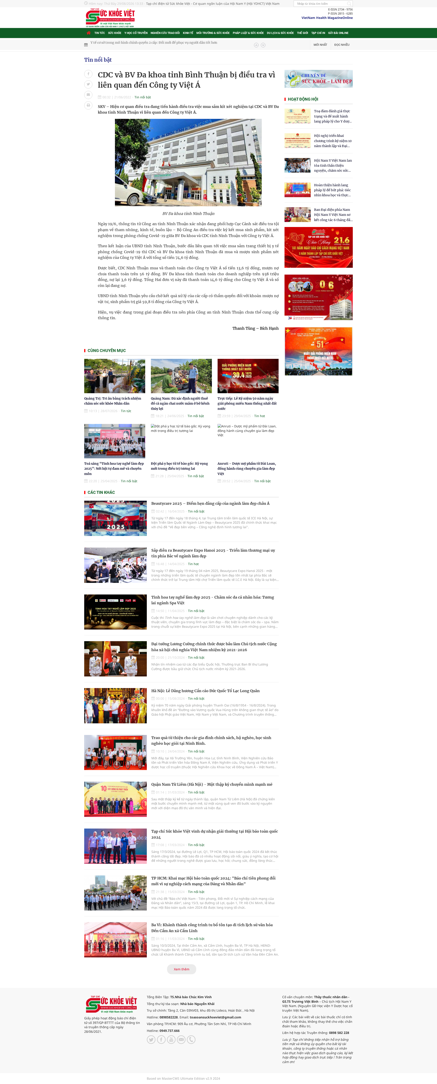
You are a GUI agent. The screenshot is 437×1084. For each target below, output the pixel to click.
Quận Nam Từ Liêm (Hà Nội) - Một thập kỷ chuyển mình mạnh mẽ (211, 784)
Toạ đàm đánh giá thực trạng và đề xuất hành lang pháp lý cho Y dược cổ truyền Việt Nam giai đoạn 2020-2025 (332, 116)
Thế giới (302, 33)
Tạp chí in (318, 33)
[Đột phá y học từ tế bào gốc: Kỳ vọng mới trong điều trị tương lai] (181, 441)
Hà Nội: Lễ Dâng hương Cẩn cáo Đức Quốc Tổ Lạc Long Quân (205, 691)
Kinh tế (188, 33)
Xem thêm (181, 969)
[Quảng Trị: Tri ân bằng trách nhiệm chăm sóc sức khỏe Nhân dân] (114, 376)
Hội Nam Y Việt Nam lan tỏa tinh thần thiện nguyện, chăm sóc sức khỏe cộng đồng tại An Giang (333, 165)
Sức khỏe (114, 33)
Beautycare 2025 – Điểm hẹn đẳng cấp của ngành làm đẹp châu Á (210, 503)
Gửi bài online (338, 33)
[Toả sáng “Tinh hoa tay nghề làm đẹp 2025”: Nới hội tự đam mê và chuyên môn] (114, 441)
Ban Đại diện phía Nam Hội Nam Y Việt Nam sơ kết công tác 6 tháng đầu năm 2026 (333, 215)
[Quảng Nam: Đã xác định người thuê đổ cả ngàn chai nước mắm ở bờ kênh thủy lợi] (181, 376)
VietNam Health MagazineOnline (327, 17)
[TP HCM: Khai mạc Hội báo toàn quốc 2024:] (115, 893)
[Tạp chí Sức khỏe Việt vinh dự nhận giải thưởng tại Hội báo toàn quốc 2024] (115, 846)
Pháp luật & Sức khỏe (248, 33)
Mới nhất (320, 44)
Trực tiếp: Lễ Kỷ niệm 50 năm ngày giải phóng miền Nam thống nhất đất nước (247, 403)
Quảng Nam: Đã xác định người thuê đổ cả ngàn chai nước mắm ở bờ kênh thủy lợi (180, 403)
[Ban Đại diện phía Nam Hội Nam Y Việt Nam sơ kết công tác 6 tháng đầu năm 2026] (298, 214)
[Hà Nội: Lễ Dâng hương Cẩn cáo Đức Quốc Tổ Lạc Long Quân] (115, 705)
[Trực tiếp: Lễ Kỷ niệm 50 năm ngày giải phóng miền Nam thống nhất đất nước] (248, 376)
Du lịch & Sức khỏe (280, 33)
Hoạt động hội (303, 99)
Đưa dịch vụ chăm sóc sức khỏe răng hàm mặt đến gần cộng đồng (141, 45)
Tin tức (99, 33)
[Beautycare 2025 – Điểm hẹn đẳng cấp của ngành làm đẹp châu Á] (115, 518)
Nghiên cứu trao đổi (165, 33)
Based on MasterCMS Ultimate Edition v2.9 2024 (183, 1078)
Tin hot (259, 416)
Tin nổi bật (98, 60)
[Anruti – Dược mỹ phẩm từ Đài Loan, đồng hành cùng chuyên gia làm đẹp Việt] (248, 441)
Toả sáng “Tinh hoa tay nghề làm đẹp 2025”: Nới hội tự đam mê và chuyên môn (114, 469)
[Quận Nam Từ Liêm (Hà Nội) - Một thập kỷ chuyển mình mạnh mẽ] (115, 799)
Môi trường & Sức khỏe (213, 33)
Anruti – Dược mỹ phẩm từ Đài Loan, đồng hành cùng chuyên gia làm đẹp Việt (247, 469)
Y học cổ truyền (135, 33)
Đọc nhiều (341, 44)
